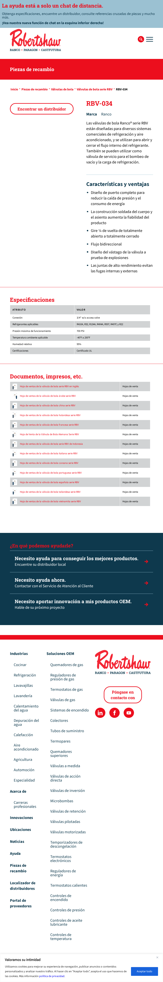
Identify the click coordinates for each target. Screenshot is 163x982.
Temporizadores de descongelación (66, 844)
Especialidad (24, 780)
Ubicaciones (20, 830)
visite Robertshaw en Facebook (114, 713)
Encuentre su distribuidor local (76, 561)
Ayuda (15, 853)
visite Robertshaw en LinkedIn (100, 713)
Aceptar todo (144, 971)
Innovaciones (21, 818)
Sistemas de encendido (69, 710)
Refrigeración (25, 675)
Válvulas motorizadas (68, 832)
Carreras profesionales (25, 804)
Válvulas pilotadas (65, 822)
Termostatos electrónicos (60, 859)
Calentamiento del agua (26, 708)
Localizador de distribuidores (22, 885)
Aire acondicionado (26, 747)
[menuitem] (141, 39)
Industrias (19, 654)
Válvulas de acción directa (65, 778)
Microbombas (61, 801)
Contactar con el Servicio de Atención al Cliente (54, 583)
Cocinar (20, 665)
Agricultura (23, 759)
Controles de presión (67, 910)
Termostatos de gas (66, 689)
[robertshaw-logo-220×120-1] (36, 40)
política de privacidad (51, 976)
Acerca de (18, 791)
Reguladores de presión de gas (63, 677)
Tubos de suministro (67, 731)
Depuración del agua (26, 722)
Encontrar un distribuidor (41, 108)
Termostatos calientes (68, 885)
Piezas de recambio (18, 868)
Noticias (17, 841)
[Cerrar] (158, 957)
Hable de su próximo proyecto (73, 604)
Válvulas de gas (62, 700)
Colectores (59, 720)
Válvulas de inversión (67, 790)
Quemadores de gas (66, 665)
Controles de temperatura (61, 937)
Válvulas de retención (68, 811)
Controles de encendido (60, 898)
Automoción (24, 770)
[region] (81, 968)
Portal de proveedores (21, 903)
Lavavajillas (23, 685)
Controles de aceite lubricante (66, 922)
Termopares (60, 741)
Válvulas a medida (65, 766)
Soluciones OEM (60, 654)
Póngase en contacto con (123, 694)
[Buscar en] (141, 39)
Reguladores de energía (63, 873)
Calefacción (23, 735)
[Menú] (148, 39)
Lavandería (23, 696)
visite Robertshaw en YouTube (129, 713)
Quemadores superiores (61, 753)
